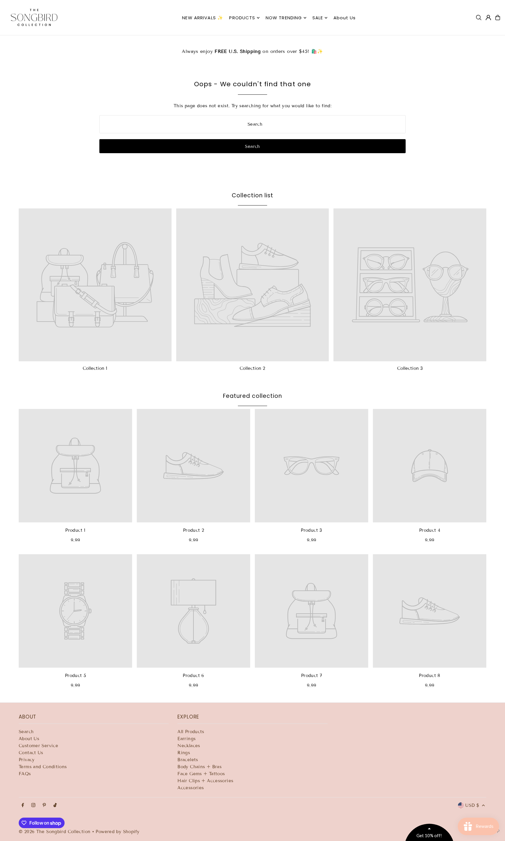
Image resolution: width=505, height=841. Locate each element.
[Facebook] (23, 805)
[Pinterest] (44, 805)
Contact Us (31, 752)
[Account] (488, 17)
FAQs (25, 773)
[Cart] (497, 17)
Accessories (190, 787)
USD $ (472, 805)
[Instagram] (33, 805)
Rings (183, 752)
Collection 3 (410, 368)
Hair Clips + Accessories (205, 780)
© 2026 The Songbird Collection (55, 831)
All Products (190, 731)
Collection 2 (252, 368)
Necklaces (188, 745)
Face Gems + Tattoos (201, 773)
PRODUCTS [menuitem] (242, 18)
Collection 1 (95, 368)
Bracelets (187, 759)
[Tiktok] (55, 805)
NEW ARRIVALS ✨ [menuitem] (202, 18)
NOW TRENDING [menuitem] (284, 18)
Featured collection (252, 396)
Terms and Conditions (43, 766)
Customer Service (38, 745)
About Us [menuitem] (344, 18)
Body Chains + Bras (199, 766)
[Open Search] (478, 17)
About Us (29, 738)
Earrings (186, 738)
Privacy (27, 759)
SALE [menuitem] (317, 18)
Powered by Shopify (117, 831)
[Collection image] (95, 284)
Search (26, 731)
